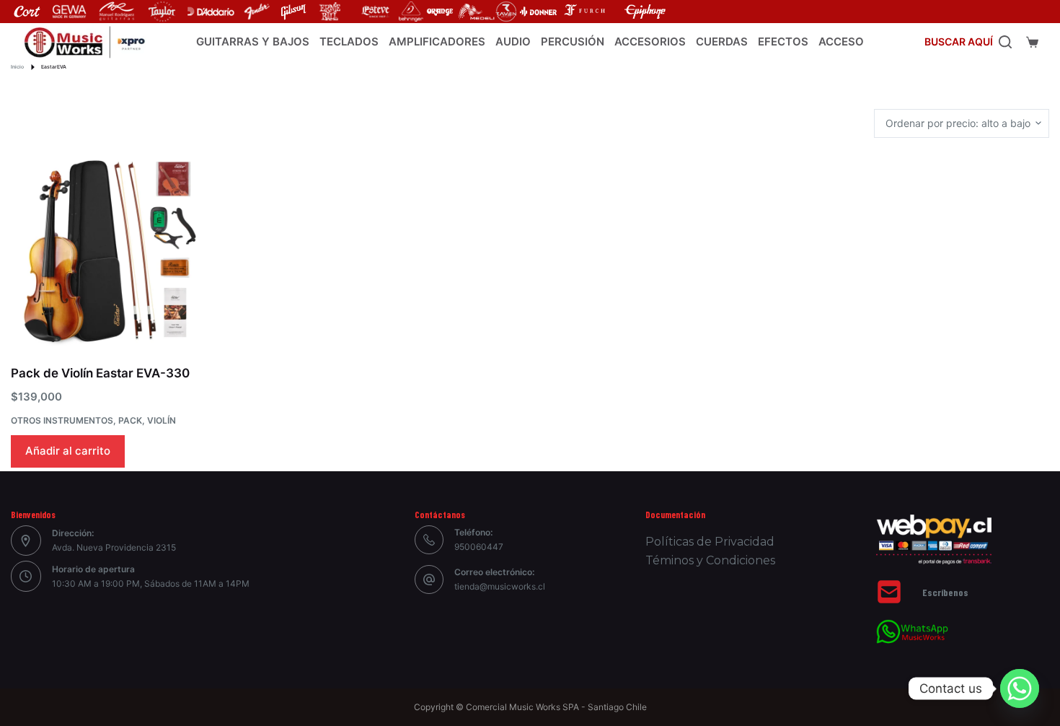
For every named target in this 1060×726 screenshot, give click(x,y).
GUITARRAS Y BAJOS (252, 41)
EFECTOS (783, 41)
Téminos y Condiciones (710, 560)
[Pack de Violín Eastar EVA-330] (106, 251)
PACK (130, 420)
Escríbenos (945, 592)
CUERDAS (722, 41)
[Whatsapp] (1019, 688)
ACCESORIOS (650, 41)
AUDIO (513, 41)
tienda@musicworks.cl (499, 586)
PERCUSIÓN (572, 41)
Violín (161, 420)
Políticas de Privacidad (709, 541)
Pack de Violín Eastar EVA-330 (100, 373)
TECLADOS (349, 41)
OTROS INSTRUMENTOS (62, 420)
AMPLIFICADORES (437, 41)
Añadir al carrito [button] (67, 451)
